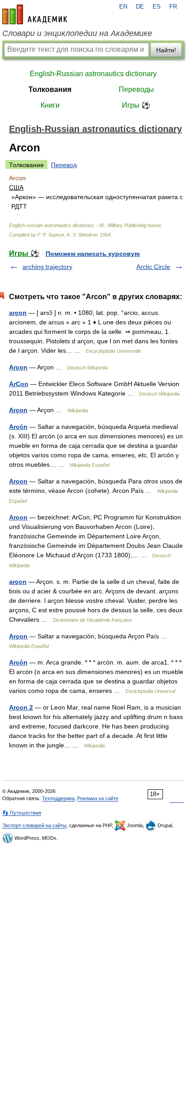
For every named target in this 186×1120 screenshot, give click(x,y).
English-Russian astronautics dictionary (93, 73)
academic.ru (34, 14)
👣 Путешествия (21, 812)
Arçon (18, 367)
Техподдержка (58, 798)
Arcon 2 (21, 707)
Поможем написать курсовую (93, 253)
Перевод (64, 164)
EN (123, 7)
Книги (50, 105)
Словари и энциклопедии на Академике (77, 33)
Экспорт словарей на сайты (34, 825)
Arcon (18, 481)
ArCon (18, 383)
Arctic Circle (153, 266)
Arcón (18, 426)
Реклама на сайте (97, 798)
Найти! (166, 50)
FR (173, 7)
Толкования (49, 89)
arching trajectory (47, 266)
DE (140, 7)
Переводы (136, 89)
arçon (18, 312)
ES (157, 7)
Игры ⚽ (136, 105)
